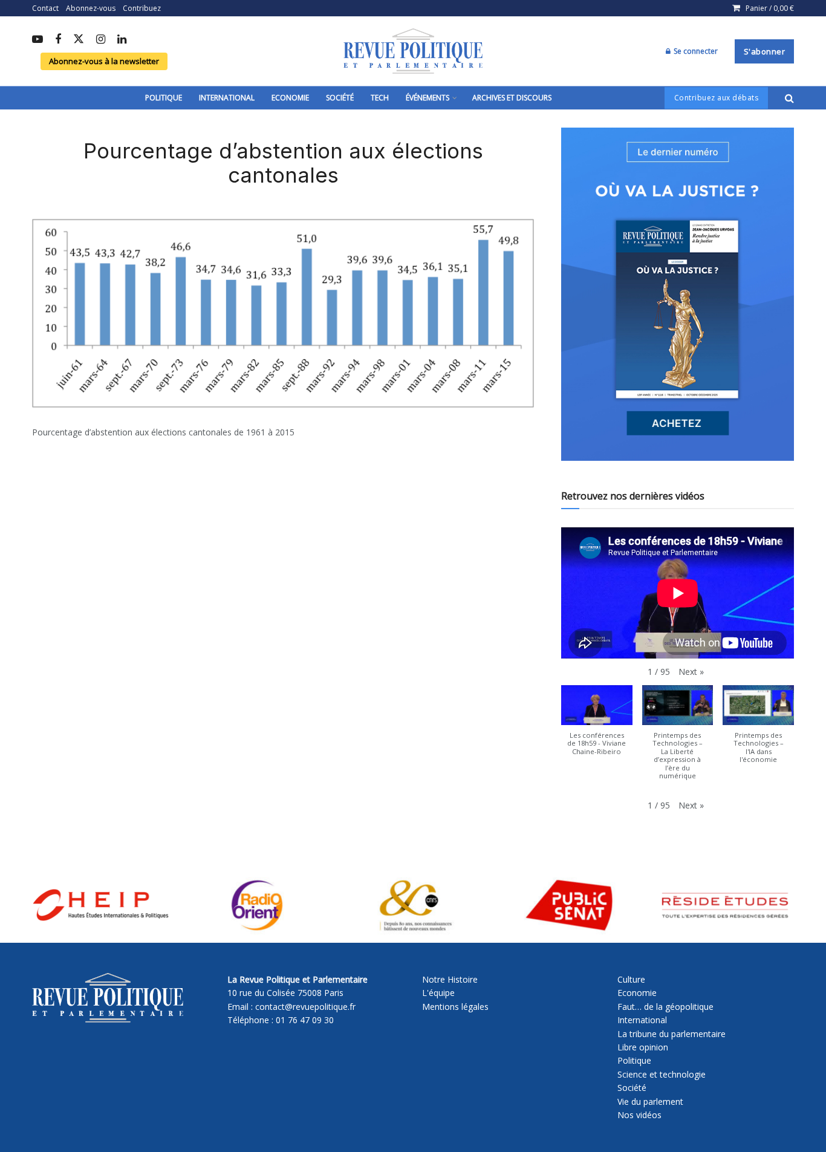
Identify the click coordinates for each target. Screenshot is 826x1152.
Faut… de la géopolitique (665, 1006)
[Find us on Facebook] (58, 40)
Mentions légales (455, 1006)
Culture (631, 979)
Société (340, 98)
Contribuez (142, 8)
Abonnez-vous (90, 8)
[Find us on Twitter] (78, 39)
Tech (380, 98)
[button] (691, 672)
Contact (45, 8)
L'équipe (438, 992)
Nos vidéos (639, 1115)
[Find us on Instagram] (100, 40)
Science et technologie (661, 1074)
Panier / (770, 8)
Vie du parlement (650, 1101)
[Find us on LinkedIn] (121, 40)
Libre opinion (642, 1047)
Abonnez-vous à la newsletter (104, 61)
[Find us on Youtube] (37, 40)
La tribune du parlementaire (671, 1034)
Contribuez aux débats (716, 98)
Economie (290, 98)
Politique (163, 98)
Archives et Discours (511, 98)
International (227, 98)
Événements (427, 98)
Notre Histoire (450, 979)
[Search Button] (789, 97)
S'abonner (764, 51)
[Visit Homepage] (413, 51)
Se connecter (695, 51)
